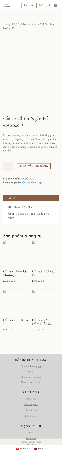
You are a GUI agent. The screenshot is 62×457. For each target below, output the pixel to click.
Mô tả (11, 198)
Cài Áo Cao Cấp (27, 24)
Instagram (31, 444)
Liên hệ (31, 372)
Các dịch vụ (31, 416)
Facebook (31, 438)
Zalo (31, 433)
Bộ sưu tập (31, 410)
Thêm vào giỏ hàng (34, 166)
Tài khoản (29, 5)
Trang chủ (9, 24)
